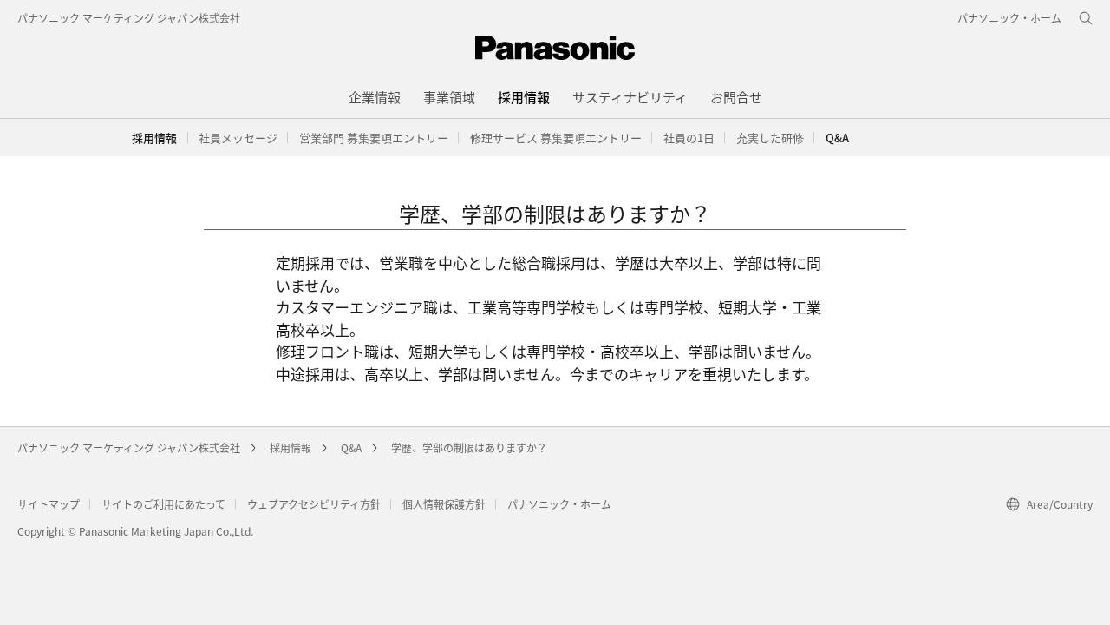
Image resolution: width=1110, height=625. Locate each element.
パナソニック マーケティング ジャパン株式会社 (128, 17)
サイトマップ (48, 504)
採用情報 (154, 137)
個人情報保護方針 (444, 504)
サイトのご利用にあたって (163, 504)
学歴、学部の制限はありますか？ (469, 447)
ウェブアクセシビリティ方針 (314, 504)
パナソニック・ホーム (559, 504)
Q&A (351, 447)
